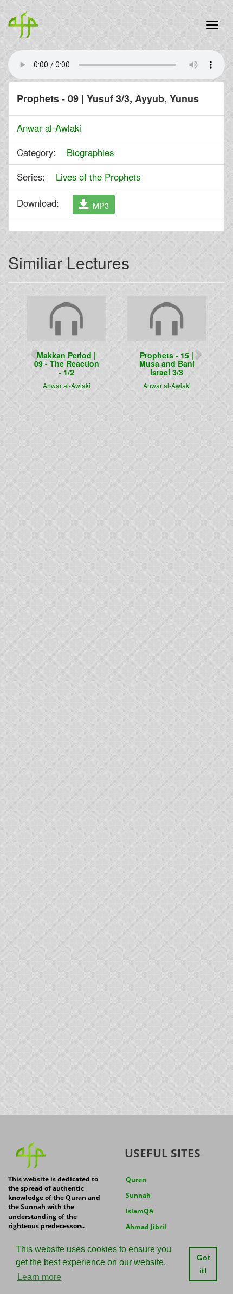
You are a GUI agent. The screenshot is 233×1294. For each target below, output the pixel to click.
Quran (136, 1179)
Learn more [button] (39, 1276)
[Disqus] (116, 549)
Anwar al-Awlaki (49, 127)
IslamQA (139, 1211)
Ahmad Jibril (146, 1226)
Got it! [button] (203, 1264)
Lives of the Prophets (98, 176)
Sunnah (138, 1195)
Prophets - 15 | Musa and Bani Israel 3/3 (167, 363)
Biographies (90, 152)
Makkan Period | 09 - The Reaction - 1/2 (66, 363)
